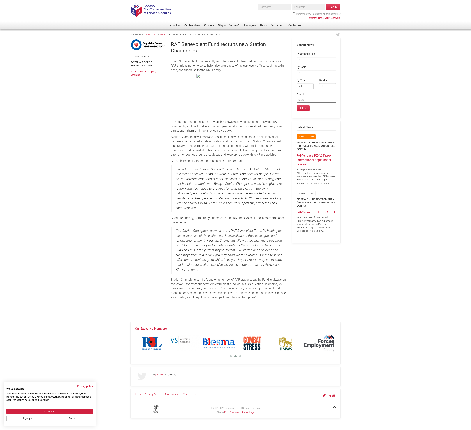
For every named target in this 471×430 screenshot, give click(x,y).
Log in (333, 7)
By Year (301, 80)
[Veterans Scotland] (185, 343)
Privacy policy (85, 386)
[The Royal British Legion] (152, 343)
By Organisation (306, 53)
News (154, 34)
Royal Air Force (138, 71)
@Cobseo (160, 374)
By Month (324, 80)
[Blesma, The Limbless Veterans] (219, 343)
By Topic (301, 67)
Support (151, 71)
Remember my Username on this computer (318, 14)
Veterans (135, 74)
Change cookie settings (242, 412)
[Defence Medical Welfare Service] (286, 343)
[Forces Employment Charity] (319, 343)
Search (300, 94)
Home (147, 34)
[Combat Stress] (252, 343)
